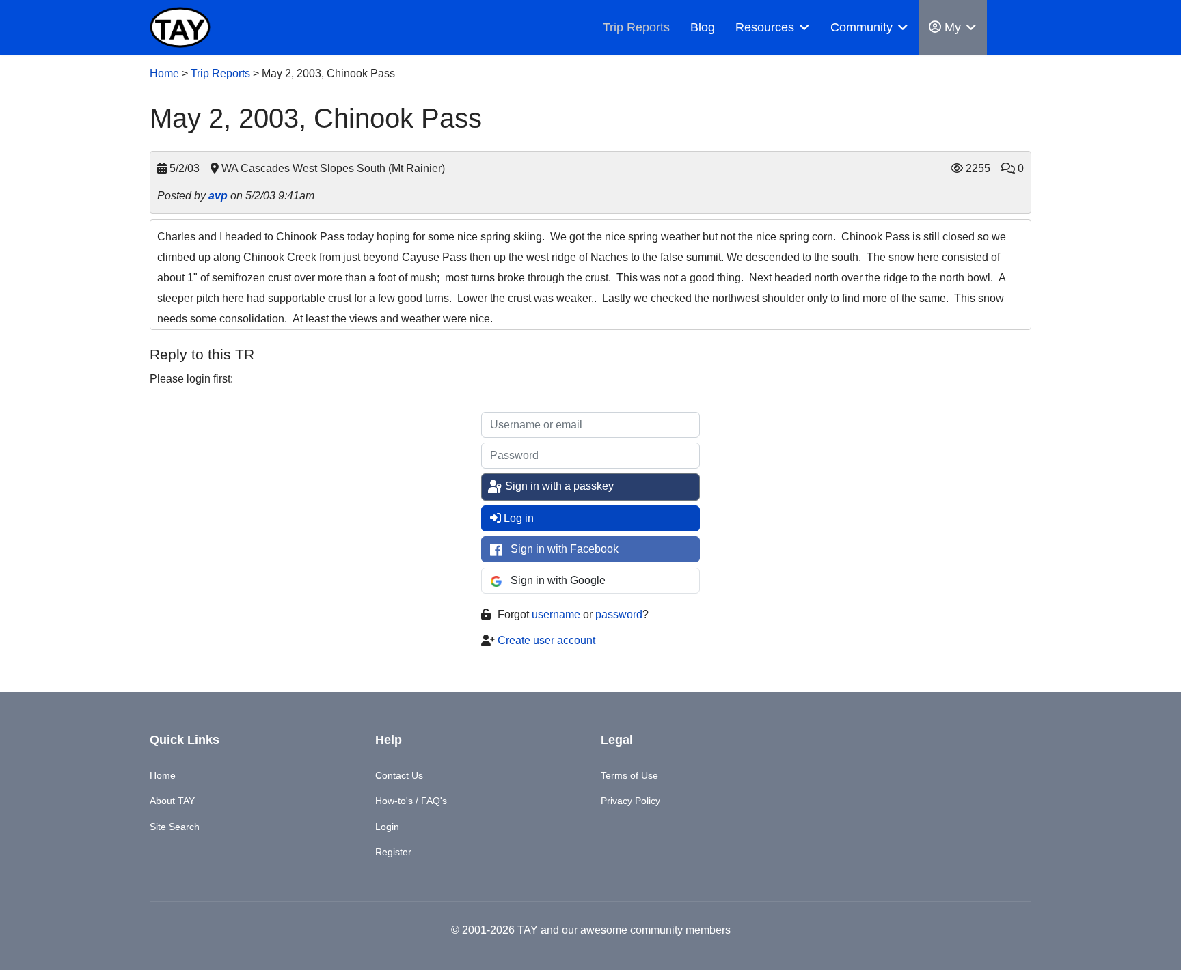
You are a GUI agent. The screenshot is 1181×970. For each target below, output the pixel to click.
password (618, 614)
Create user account (546, 640)
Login (387, 826)
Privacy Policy (630, 800)
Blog (702, 27)
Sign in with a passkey (558, 486)
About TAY (172, 800)
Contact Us (399, 775)
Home (164, 73)
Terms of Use (629, 775)
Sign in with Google (558, 580)
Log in (519, 518)
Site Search (175, 826)
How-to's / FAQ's (411, 800)
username (556, 614)
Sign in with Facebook (565, 549)
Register (393, 851)
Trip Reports (636, 27)
